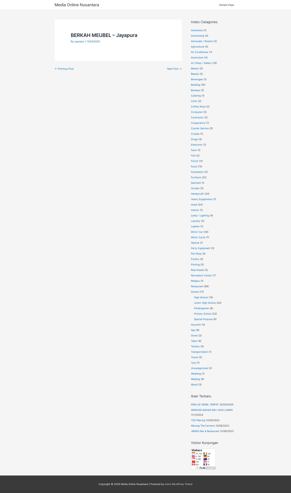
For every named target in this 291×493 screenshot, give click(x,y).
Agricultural (197, 46)
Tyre (193, 362)
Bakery (195, 68)
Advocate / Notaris (202, 41)
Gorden (195, 188)
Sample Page (226, 4)
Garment (196, 182)
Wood (194, 384)
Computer (196, 111)
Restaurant (197, 286)
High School (201, 297)
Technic (195, 346)
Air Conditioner (199, 52)
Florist (194, 161)
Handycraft (197, 193)
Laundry (195, 220)
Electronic (196, 144)
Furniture (196, 177)
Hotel (194, 204)
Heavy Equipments (201, 199)
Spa (193, 330)
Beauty (195, 73)
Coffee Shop (198, 106)
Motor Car (197, 231)
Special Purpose (203, 319)
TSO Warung (198, 420)
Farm (194, 150)
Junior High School (205, 302)
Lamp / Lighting (200, 215)
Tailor (194, 340)
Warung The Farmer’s (203, 425)
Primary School (202, 313)
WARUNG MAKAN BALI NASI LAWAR (212, 409)
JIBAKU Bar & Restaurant (205, 431)
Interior (195, 210)
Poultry (195, 259)
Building (195, 84)
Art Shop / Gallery (201, 62)
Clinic (194, 101)
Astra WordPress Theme (178, 484)
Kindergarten (201, 308)
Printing (195, 264)
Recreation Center (201, 275)
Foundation (197, 171)
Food (194, 166)
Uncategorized (199, 368)
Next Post (174, 68)
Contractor (197, 117)
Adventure (197, 30)
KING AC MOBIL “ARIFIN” (205, 404)
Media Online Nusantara (77, 4)
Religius (195, 280)
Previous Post (64, 68)
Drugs (194, 139)
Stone (194, 335)
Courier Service (200, 128)
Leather (195, 226)
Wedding (196, 373)
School (195, 291)
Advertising (197, 35)
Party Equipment (200, 248)
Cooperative (198, 122)
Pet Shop (196, 253)
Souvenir (196, 324)
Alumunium (197, 57)
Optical (195, 242)
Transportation (199, 351)
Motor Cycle (198, 237)
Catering (196, 95)
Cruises (195, 133)
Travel (194, 357)
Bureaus (195, 90)
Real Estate (197, 269)
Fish (193, 155)
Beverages (197, 79)
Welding (195, 379)
